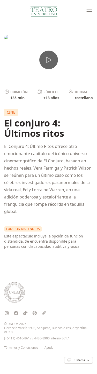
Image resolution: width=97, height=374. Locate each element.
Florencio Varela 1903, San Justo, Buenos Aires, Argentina (45, 328)
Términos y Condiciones (21, 347)
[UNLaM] (14, 292)
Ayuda (49, 347)
